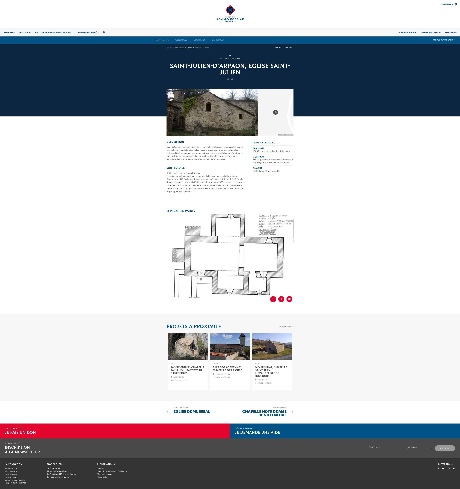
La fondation (9, 32)
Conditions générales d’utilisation (112, 471)
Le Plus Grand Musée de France (61, 474)
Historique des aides (264, 143)
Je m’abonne (445, 448)
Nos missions (11, 471)
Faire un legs (10, 477)
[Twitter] (443, 468)
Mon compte (447, 4)
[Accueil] (230, 14)
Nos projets (25, 32)
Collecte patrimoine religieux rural (53, 32)
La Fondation (13, 464)
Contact (100, 468)
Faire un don (451, 32)
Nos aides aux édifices (57, 471)
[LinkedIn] (454, 468)
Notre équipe (11, 474)
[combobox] (181, 40)
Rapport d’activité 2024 (15, 483)
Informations (106, 464)
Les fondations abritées (87, 32)
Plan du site (102, 477)
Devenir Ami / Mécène (431, 32)
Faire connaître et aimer (58, 477)
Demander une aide (407, 32)
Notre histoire (11, 468)
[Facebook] (438, 468)
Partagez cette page (284, 47)
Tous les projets (286, 327)
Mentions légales (104, 474)
